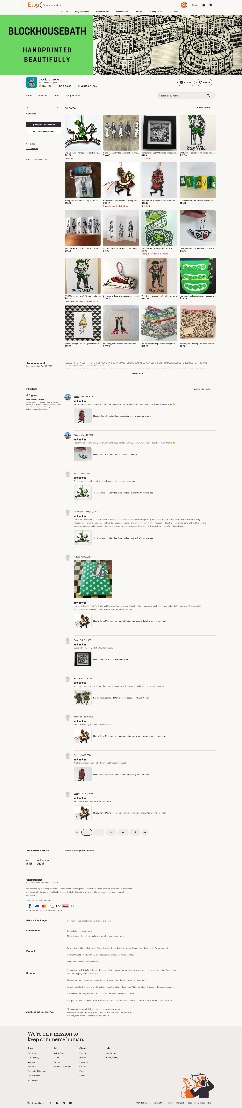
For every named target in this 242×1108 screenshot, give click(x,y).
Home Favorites (102, 11)
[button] (186, 82)
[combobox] (110, 5)
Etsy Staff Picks (82, 11)
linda (76, 557)
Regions (211, 1103)
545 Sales (30, 144)
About (57, 95)
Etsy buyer (78, 512)
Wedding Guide (155, 11)
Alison (76, 396)
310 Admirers (32, 148)
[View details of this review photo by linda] (93, 579)
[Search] (183, 5)
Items (29, 95)
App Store (36, 1089)
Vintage (138, 11)
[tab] (43, 107)
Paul (75, 473)
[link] (77, 832)
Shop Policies (73, 95)
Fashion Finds (122, 11)
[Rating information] (40, 86)
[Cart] (210, 5)
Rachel (77, 678)
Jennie (77, 717)
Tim (75, 640)
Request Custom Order (45, 124)
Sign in (195, 5)
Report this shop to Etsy (36, 159)
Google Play (58, 1089)
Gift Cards (173, 11)
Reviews (42, 95)
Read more (137, 373)
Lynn (76, 793)
